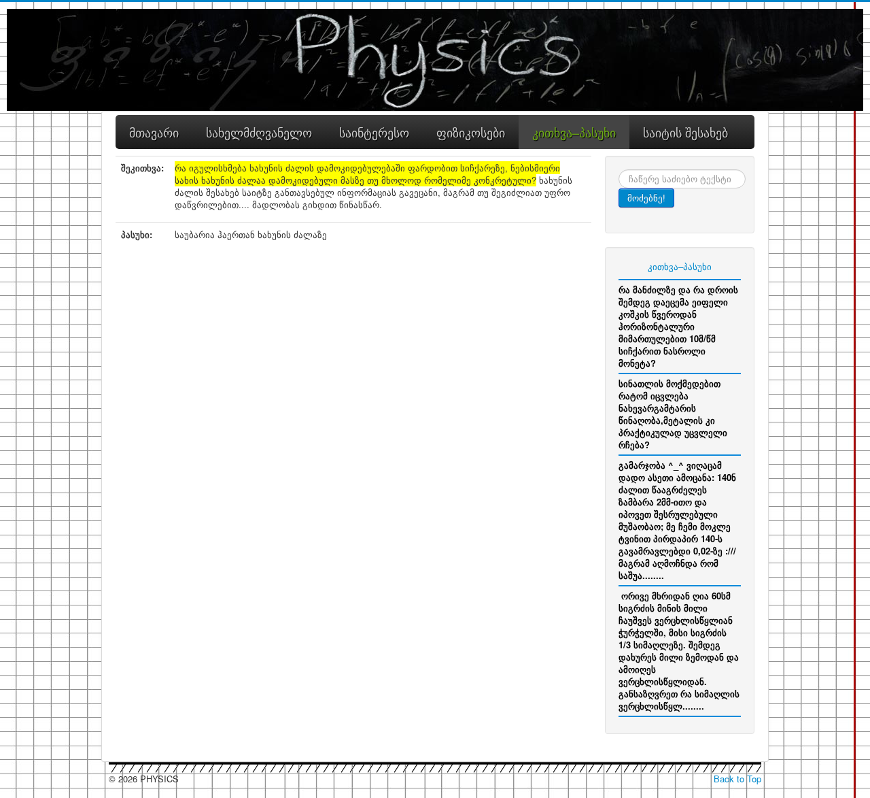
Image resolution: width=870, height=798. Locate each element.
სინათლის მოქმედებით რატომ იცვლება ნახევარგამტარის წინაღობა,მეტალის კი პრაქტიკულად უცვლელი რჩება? (673, 414)
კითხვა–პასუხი (680, 266)
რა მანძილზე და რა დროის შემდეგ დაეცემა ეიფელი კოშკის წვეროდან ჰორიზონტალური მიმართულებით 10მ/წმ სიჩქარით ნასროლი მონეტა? (678, 326)
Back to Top (737, 778)
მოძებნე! (646, 197)
